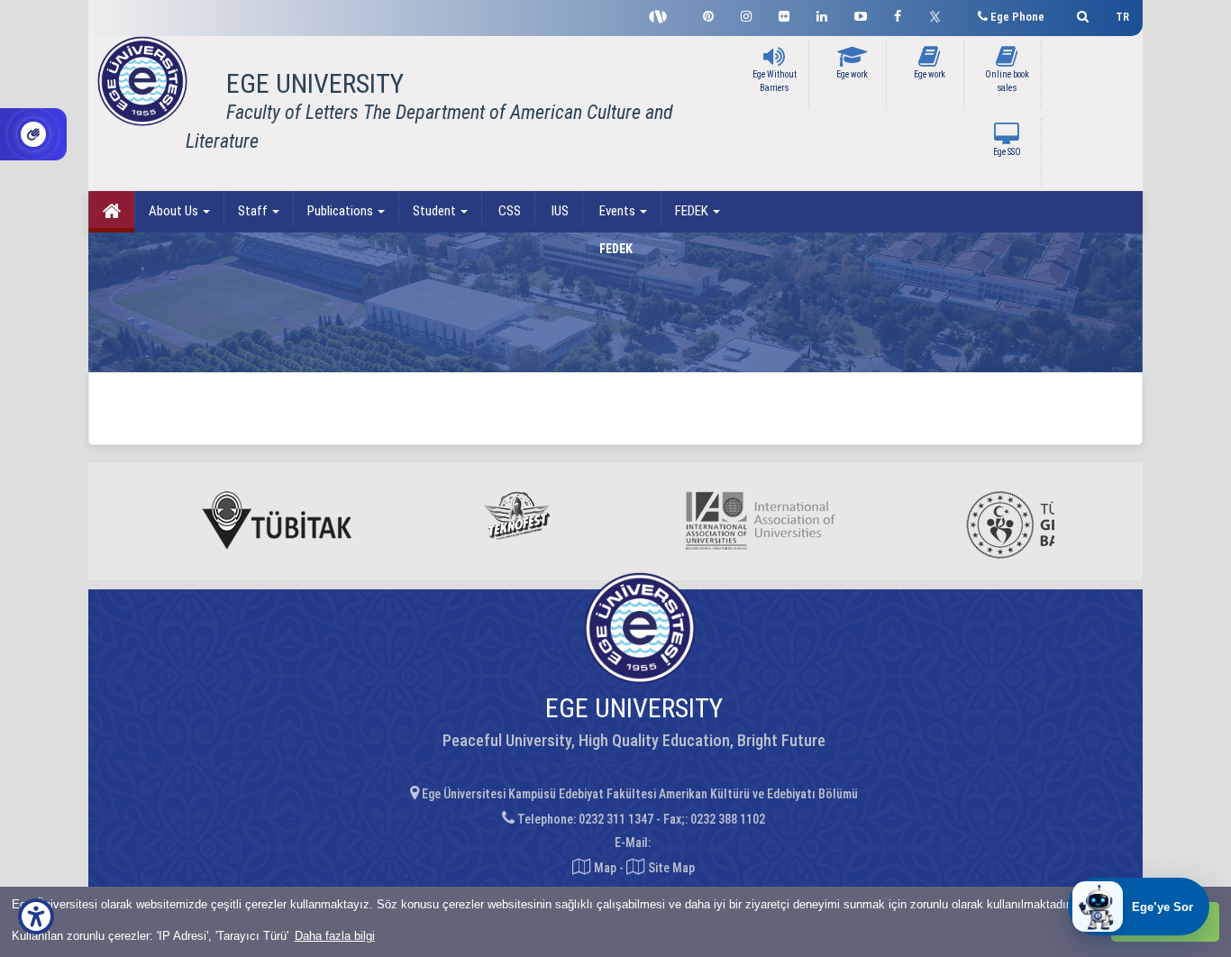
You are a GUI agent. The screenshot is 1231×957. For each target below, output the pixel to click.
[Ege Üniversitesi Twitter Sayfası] (939, 14)
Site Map (670, 868)
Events (617, 211)
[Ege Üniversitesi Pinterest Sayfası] (708, 14)
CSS (508, 211)
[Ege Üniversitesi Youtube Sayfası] (860, 14)
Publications (341, 211)
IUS (559, 211)
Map (605, 868)
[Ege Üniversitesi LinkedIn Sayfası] (822, 14)
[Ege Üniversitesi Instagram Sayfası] (746, 14)
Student (436, 211)
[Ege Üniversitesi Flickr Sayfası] (784, 14)
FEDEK (693, 211)
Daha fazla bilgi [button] (335, 936)
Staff (254, 211)
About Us (175, 211)
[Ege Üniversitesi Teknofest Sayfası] (662, 14)
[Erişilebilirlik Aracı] (36, 916)
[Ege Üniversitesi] (1080, 14)
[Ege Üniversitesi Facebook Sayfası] (897, 14)
